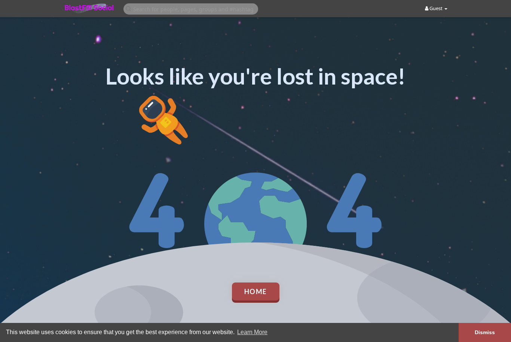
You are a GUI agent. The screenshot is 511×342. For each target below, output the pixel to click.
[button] (191, 8)
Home (255, 291)
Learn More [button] (252, 332)
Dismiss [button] (485, 332)
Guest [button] (436, 8)
